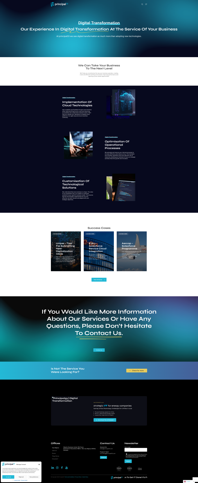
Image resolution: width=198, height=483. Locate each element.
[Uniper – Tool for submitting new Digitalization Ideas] (66, 251)
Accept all (8, 477)
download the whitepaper (106, 420)
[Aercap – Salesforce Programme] (132, 251)
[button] (39, 464)
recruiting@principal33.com (107, 453)
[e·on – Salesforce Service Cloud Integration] (99, 251)
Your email (127, 447)
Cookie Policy (17, 480)
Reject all (21, 477)
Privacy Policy (24, 480)
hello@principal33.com (106, 448)
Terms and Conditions (69, 477)
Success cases (57, 233)
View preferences (33, 477)
